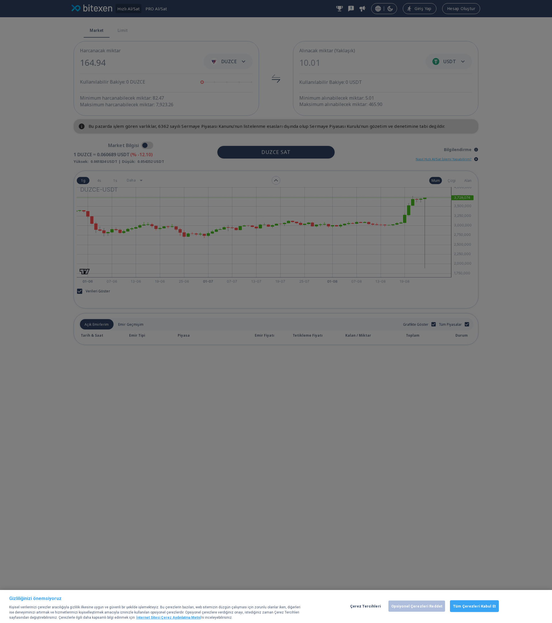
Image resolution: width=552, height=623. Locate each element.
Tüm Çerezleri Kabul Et (474, 606)
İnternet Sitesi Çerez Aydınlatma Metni (168, 618)
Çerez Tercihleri (365, 606)
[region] (276, 606)
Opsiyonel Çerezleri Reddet (416, 606)
